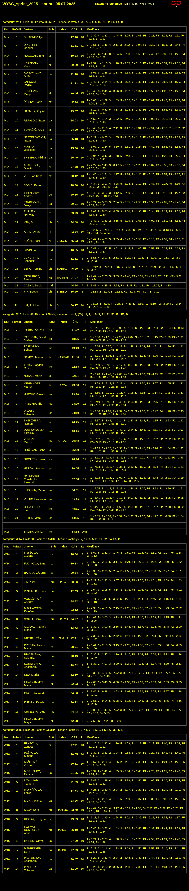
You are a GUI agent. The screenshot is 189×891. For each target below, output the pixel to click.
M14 (127, 3)
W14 (143, 3)
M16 (135, 3)
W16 (151, 3)
